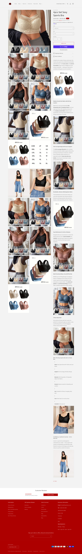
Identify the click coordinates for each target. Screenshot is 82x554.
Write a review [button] (50, 494)
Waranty (26, 509)
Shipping (60, 20)
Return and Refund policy (13, 509)
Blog (42, 517)
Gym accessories (44, 511)
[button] (20, 3)
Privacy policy (10, 511)
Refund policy (30, 551)
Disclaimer (27, 505)
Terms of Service (11, 505)
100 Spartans (12, 551)
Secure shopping (28, 507)
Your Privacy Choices (12, 515)
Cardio (42, 507)
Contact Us (43, 505)
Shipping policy (35, 551)
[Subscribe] (50, 536)
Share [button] (56, 481)
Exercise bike (43, 509)
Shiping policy (10, 507)
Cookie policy (10, 513)
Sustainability (44, 515)
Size (54, 31)
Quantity (54, 36)
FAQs (42, 513)
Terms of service (42, 551)
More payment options (63, 49)
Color (54, 25)
